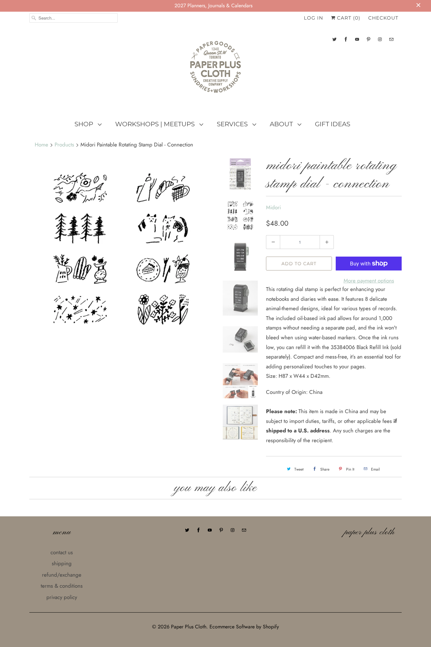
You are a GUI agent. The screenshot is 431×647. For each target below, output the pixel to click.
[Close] (324, 284)
